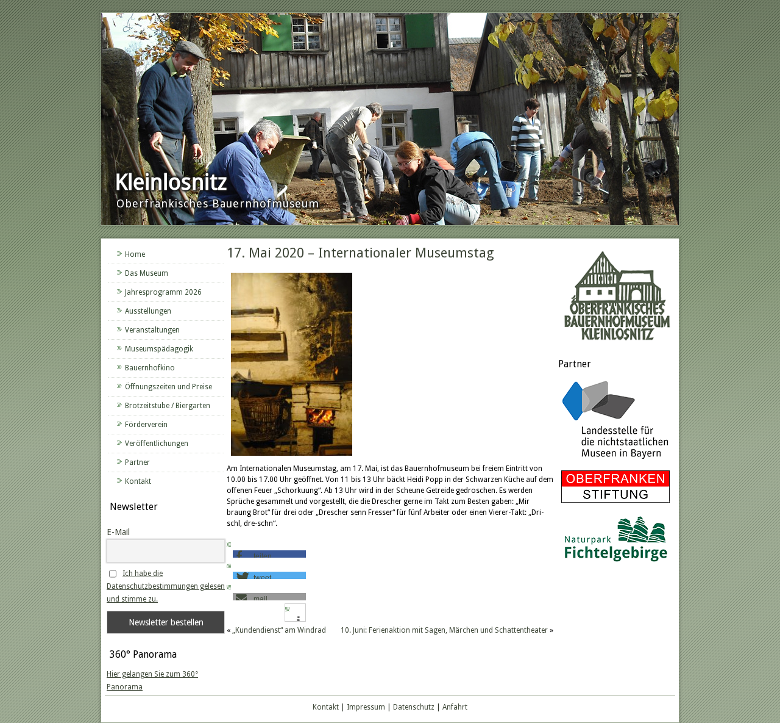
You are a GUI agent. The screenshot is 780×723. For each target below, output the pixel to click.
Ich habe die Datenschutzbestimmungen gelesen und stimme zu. (166, 586)
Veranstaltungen (152, 330)
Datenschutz (413, 707)
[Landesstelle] (615, 460)
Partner (137, 462)
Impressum (366, 707)
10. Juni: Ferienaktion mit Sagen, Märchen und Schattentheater (444, 630)
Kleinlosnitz (171, 182)
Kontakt (138, 481)
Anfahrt (454, 707)
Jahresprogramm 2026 (163, 292)
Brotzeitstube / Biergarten (167, 405)
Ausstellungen (148, 311)
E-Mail (118, 532)
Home (135, 254)
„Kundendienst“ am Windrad (279, 630)
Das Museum (146, 273)
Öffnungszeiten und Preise (168, 387)
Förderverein (146, 424)
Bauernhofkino (150, 368)
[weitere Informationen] (298, 620)
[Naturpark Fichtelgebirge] (615, 563)
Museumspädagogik (159, 349)
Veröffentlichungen (156, 443)
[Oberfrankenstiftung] (615, 503)
